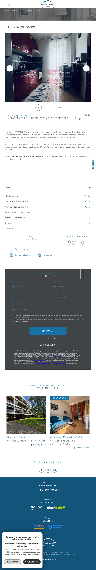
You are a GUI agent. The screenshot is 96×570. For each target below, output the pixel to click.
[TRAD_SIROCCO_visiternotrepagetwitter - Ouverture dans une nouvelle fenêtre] (48, 470)
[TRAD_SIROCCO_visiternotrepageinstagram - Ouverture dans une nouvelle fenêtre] (54, 470)
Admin (53, 554)
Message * (18, 303)
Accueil (8, 11)
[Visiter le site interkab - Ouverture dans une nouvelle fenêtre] (55, 507)
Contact (93, 164)
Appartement (32, 11)
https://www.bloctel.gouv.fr (38, 360)
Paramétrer (12, 562)
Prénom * (58, 282)
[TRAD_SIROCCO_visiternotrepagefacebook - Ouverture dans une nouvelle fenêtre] (41, 470)
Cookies (76, 554)
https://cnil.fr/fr (57, 356)
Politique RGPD (67, 554)
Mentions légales (44, 554)
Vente (14, 11)
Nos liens (59, 554)
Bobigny (22, 11)
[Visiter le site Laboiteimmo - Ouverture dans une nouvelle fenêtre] (48, 562)
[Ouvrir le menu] (87, 4)
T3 (39, 11)
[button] (86, 68)
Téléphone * (60, 292)
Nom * (15, 282)
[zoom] (48, 102)
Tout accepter (31, 562)
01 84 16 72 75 (48, 344)
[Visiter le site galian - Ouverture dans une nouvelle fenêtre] (36, 507)
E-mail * (17, 292)
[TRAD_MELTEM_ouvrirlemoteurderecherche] (8, 4)
